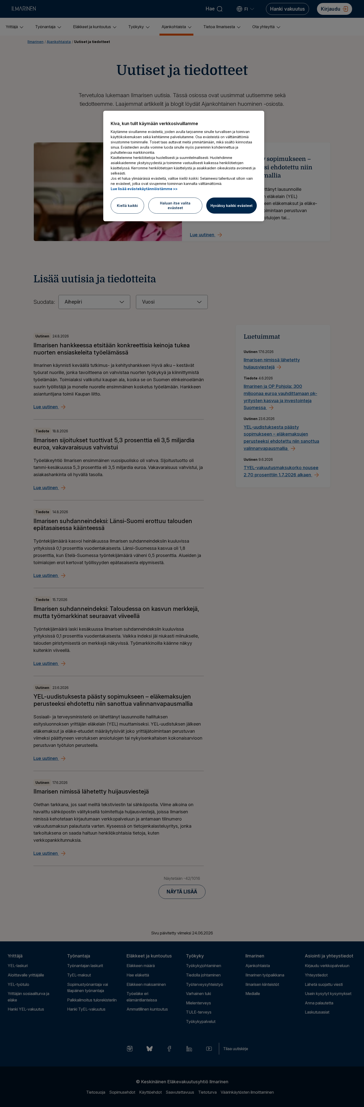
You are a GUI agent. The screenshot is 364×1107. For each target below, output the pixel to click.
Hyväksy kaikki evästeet (231, 205)
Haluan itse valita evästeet (175, 205)
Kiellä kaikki (127, 205)
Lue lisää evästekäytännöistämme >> (144, 189)
